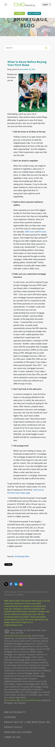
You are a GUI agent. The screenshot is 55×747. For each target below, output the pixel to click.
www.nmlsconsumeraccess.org (17, 635)
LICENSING (10, 717)
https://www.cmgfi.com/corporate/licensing (22, 700)
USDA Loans (30, 232)
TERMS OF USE (12, 737)
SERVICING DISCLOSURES (18, 732)
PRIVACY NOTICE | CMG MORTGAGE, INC (27, 722)
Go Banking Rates (22, 557)
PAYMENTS (19, 13)
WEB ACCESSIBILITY (15, 712)
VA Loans (42, 232)
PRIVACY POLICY (13, 727)
